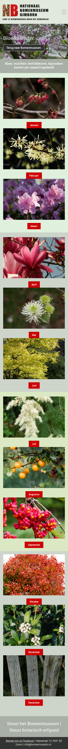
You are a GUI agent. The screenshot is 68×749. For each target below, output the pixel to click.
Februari (34, 175)
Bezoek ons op (14, 741)
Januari (34, 125)
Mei (34, 335)
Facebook (28, 741)
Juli (34, 444)
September (34, 545)
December (34, 702)
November (34, 652)
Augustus (34, 494)
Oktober (34, 601)
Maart (34, 226)
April (34, 284)
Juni (34, 385)
